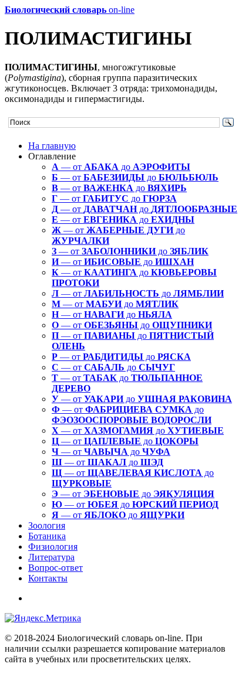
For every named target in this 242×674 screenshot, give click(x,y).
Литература (51, 557)
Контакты (48, 578)
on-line (70, 10)
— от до (121, 167)
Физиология (53, 547)
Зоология (46, 525)
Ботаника (47, 536)
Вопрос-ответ (55, 568)
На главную (52, 146)
